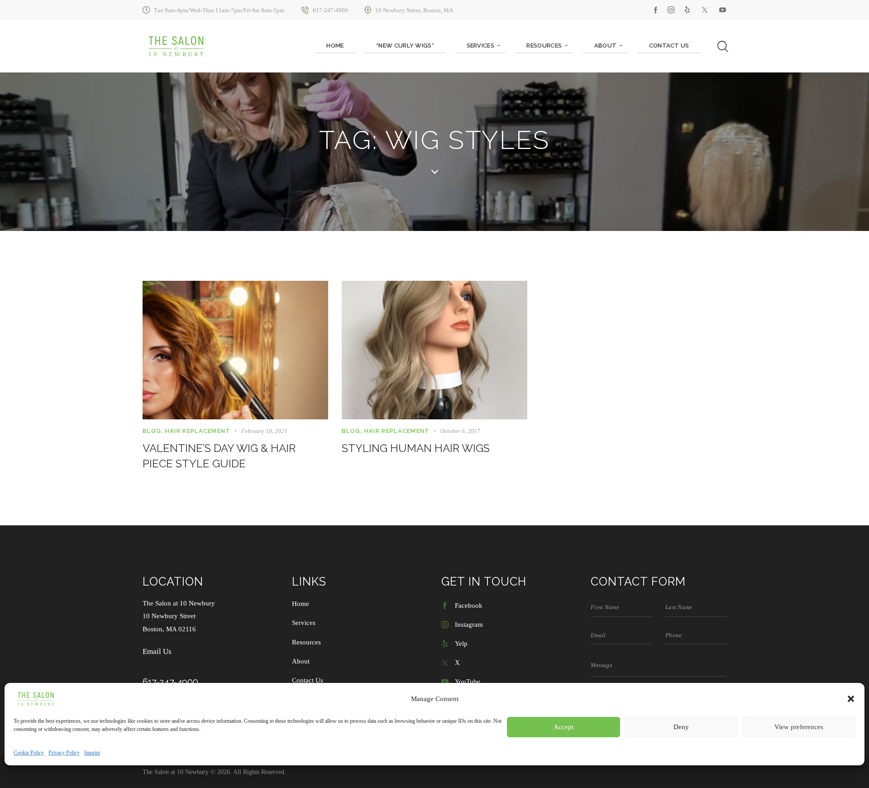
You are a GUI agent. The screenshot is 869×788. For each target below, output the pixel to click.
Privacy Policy (64, 753)
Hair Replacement (198, 431)
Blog (152, 431)
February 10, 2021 (264, 431)
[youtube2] (722, 10)
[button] (850, 698)
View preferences (798, 726)
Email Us (157, 651)
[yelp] (687, 10)
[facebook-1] (656, 10)
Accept (563, 726)
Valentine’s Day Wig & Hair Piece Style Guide (219, 456)
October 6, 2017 (460, 431)
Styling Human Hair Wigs (416, 448)
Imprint (92, 753)
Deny (681, 726)
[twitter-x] (705, 10)
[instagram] (671, 10)
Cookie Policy (29, 753)
